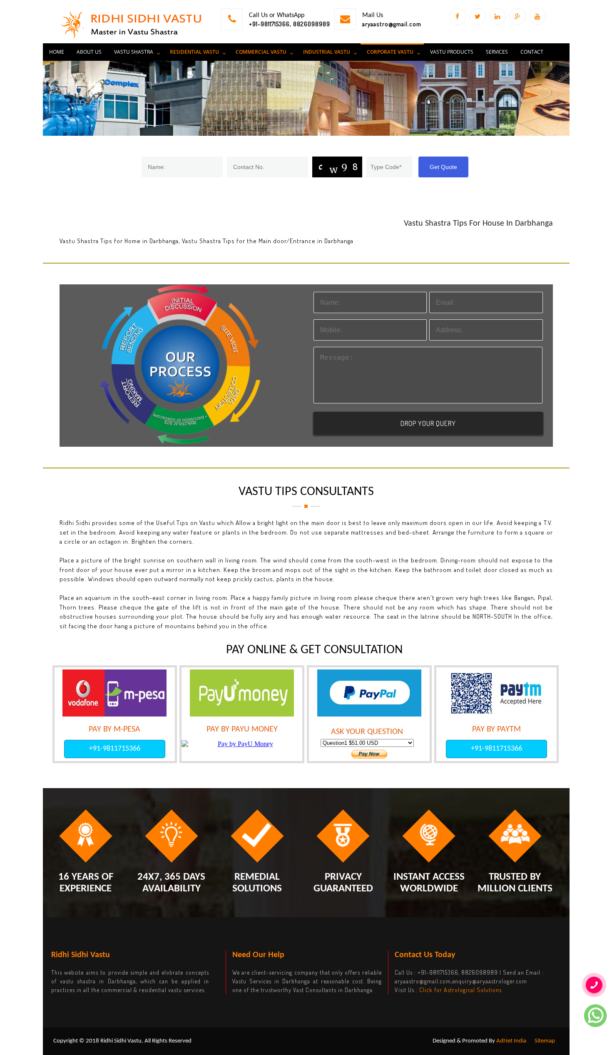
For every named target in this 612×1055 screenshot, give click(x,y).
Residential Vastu (194, 51)
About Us (89, 51)
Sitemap (545, 1041)
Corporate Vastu (390, 51)
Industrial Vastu (326, 51)
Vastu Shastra (133, 51)
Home (56, 51)
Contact (531, 51)
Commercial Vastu (261, 51)
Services (497, 51)
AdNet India (511, 1041)
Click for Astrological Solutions (460, 989)
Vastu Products (451, 51)
